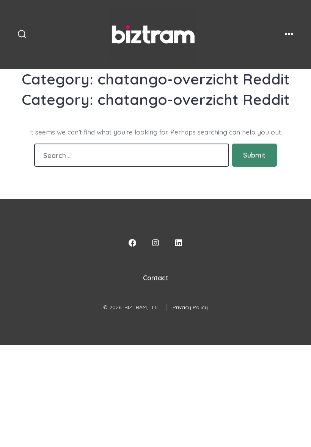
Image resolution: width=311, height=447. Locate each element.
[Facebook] (132, 242)
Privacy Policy (190, 307)
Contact (155, 278)
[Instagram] (155, 242)
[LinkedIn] (178, 242)
